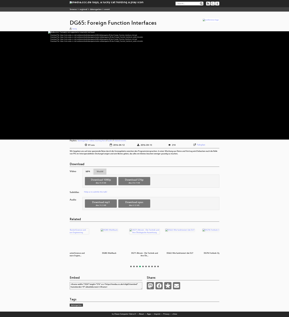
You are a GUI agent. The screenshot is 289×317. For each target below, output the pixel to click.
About (141, 314)
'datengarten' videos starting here (91, 141)
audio (110, 141)
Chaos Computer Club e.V (125, 314)
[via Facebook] (159, 285)
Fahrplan (201, 145)
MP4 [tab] (88, 171)
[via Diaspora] (167, 285)
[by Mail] (176, 285)
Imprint (157, 314)
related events (120, 141)
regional (83, 9)
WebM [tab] (100, 171)
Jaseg (74, 29)
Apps (149, 314)
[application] (144, 85)
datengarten (96, 9)
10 (158, 266)
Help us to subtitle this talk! (95, 192)
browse (73, 9)
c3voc (174, 314)
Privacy (166, 314)
